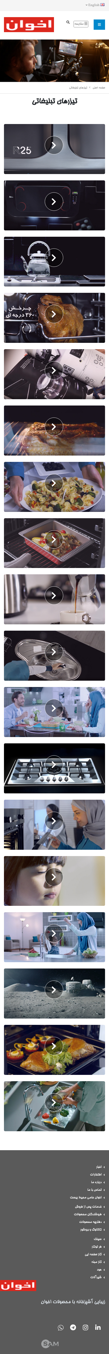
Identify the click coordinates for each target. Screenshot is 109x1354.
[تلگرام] (73, 1328)
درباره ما (96, 1182)
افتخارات (96, 1175)
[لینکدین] (97, 1328)
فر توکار (97, 1247)
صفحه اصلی (99, 88)
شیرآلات (96, 1277)
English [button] (94, 5)
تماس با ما (94, 1190)
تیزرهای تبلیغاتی (78, 88)
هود (99, 1270)
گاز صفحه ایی (93, 1254)
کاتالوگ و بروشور (91, 1230)
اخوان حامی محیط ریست (86, 1197)
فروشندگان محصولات (88, 1214)
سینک (98, 1239)
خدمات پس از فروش (88, 1207)
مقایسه (79, 24)
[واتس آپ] (60, 1328)
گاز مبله (96, 1262)
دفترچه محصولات (90, 1222)
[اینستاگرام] (85, 1328)
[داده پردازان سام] (54, 1347)
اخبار (99, 1167)
